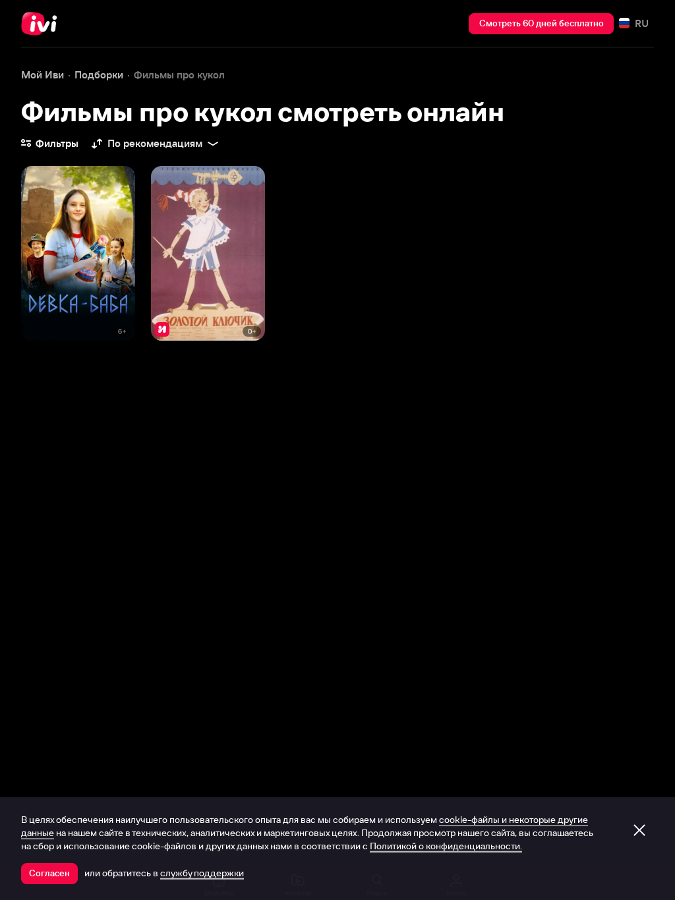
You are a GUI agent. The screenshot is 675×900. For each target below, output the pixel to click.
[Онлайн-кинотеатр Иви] (43, 24)
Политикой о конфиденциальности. (446, 846)
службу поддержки (202, 873)
